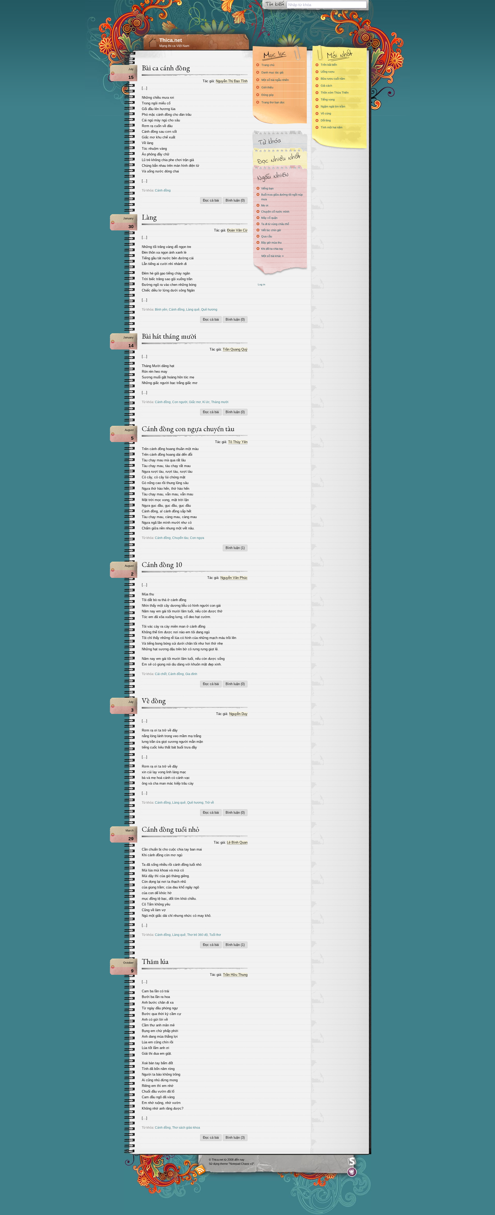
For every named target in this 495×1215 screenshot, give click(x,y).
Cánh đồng (163, 190)
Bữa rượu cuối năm (333, 78)
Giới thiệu (267, 87)
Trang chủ (267, 64)
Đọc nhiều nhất (280, 158)
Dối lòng (326, 120)
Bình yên (161, 309)
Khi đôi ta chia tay (272, 248)
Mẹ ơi (264, 205)
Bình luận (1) (235, 548)
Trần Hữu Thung (235, 975)
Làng (149, 217)
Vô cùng (326, 113)
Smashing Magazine (352, 1161)
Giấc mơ (195, 402)
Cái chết (161, 674)
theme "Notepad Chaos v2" (237, 1163)
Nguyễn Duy (238, 714)
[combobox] (327, 4)
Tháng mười (219, 402)
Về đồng (154, 700)
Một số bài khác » (272, 255)
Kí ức (206, 402)
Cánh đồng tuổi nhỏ (170, 829)
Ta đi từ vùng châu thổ (275, 224)
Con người (179, 402)
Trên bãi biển (329, 64)
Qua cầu (266, 236)
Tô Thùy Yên (238, 442)
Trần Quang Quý (235, 349)
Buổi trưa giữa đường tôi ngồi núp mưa (282, 197)
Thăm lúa (155, 961)
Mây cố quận (269, 217)
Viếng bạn (267, 188)
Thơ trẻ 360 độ (197, 934)
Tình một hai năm (331, 127)
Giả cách (326, 85)
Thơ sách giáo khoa (186, 1127)
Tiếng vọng (328, 99)
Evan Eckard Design (352, 1172)
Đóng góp (267, 94)
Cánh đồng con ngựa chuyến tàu (188, 428)
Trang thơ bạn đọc (273, 102)
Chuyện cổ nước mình (275, 211)
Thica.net (170, 40)
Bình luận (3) (235, 1137)
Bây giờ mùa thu (271, 242)
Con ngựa (197, 537)
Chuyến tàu (180, 537)
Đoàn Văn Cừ (237, 230)
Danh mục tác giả (272, 72)
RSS (200, 1169)
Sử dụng (214, 1163)
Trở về (209, 802)
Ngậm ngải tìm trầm (333, 106)
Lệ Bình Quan (237, 842)
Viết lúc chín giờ (271, 230)
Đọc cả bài (211, 200)
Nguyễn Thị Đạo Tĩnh (232, 81)
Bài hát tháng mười (169, 336)
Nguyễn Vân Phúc (234, 578)
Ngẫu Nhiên (280, 176)
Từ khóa (280, 141)
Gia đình (191, 674)
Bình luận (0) (235, 200)
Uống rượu (327, 71)
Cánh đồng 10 (162, 564)
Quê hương (209, 309)
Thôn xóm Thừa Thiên (335, 92)
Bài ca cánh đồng (166, 67)
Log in (261, 284)
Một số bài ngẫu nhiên (275, 79)
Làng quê (193, 309)
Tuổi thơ (215, 934)
